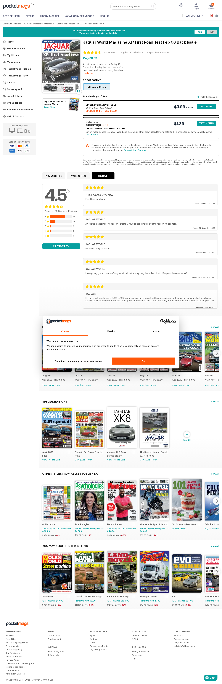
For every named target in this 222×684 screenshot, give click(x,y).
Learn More (92, 134)
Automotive (49, 24)
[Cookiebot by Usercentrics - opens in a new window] (162, 321)
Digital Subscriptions (12, 24)
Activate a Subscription (20, 109)
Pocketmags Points (99, 646)
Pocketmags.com (182, 639)
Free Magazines (13, 646)
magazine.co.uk (181, 642)
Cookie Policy (12, 670)
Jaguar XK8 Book (116, 452)
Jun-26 (111, 375)
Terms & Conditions (15, 667)
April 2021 (47, 452)
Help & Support (15, 116)
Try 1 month (206, 123)
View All (215, 327)
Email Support (54, 639)
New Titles (11, 639)
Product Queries (139, 635)
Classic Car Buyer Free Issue (89, 452)
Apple (92, 635)
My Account (14, 62)
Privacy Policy (12, 660)
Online (93, 642)
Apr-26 (176, 375)
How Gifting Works (57, 651)
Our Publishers (13, 653)
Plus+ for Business (15, 656)
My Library (13, 55)
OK (143, 361)
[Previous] (44, 501)
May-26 (144, 375)
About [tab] (156, 331)
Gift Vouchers (14, 102)
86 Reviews (110, 52)
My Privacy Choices (15, 674)
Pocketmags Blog (14, 649)
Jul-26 (78, 375)
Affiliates (136, 639)
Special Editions (54, 401)
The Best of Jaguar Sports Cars (154, 452)
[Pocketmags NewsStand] (18, 6)
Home (10, 41)
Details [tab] (111, 331)
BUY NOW (206, 106)
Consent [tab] (65, 331)
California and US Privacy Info (20, 663)
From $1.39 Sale (16, 48)
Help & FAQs (54, 635)
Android (93, 639)
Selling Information (141, 651)
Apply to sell (137, 655)
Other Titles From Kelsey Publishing (70, 473)
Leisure (104, 16)
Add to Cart (54, 385)
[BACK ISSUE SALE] (57, 371)
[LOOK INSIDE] (61, 92)
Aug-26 (46, 375)
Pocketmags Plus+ (17, 75)
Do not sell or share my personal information (78, 361)
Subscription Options (135, 150)
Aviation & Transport (79, 16)
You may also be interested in (65, 545)
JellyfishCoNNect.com (184, 646)
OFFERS (30, 16)
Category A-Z (14, 89)
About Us (178, 635)
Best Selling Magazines (17, 642)
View (44, 385)
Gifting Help (53, 655)
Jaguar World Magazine (67, 24)
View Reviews (61, 246)
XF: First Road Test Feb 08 (92, 24)
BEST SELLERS (11, 16)
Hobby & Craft (49, 16)
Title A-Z (12, 82)
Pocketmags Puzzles (19, 68)
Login (134, 658)
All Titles (10, 635)
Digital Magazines (98, 649)
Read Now (49, 107)
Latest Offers (14, 96)
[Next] (216, 353)
